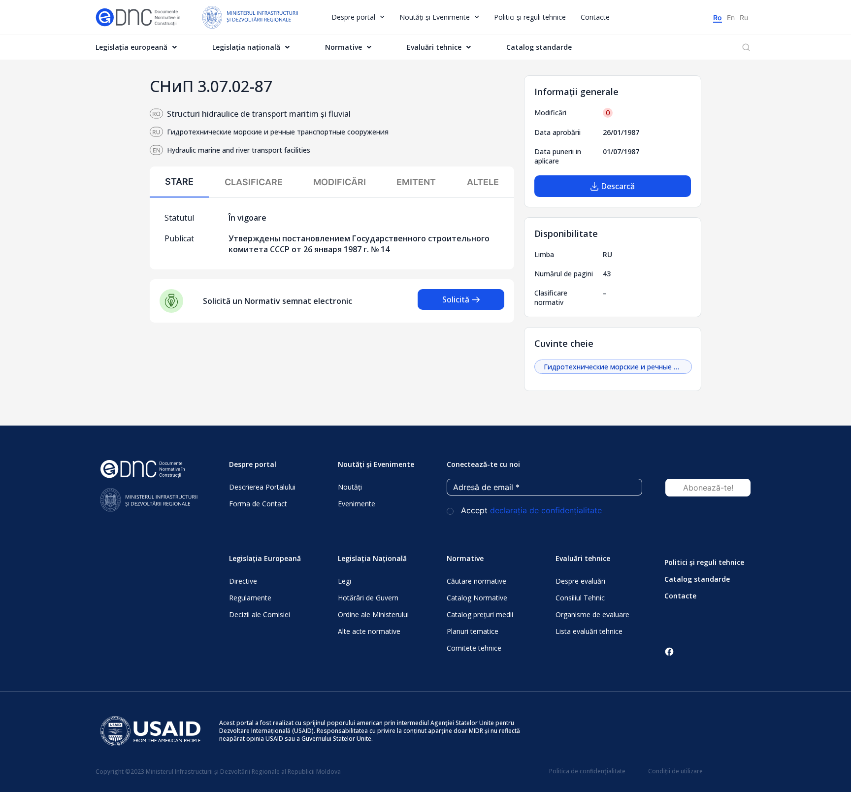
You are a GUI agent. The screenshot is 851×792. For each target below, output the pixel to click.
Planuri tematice (472, 631)
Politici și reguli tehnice (530, 17)
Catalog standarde (539, 47)
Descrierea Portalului (262, 487)
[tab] (179, 182)
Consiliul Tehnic (580, 597)
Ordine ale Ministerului (373, 614)
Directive (243, 581)
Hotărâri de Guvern (368, 597)
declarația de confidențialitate (546, 510)
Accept (530, 510)
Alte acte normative (369, 631)
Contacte (595, 17)
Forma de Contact (258, 503)
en (731, 17)
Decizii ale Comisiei (259, 614)
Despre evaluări (580, 581)
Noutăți (350, 487)
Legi (344, 581)
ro (717, 17)
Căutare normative (476, 581)
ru (744, 17)
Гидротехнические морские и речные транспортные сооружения (618, 366)
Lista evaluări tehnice (589, 631)
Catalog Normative (477, 597)
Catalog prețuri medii (480, 614)
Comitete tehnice (474, 648)
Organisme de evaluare (592, 614)
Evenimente (356, 503)
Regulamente (250, 597)
